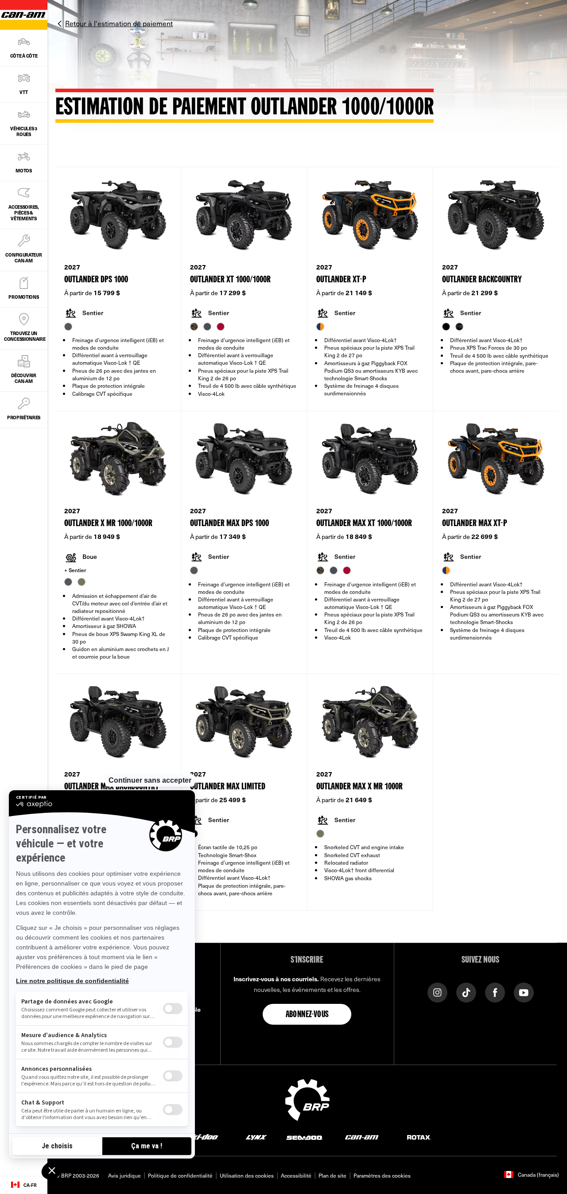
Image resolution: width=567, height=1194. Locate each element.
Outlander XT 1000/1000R (230, 280)
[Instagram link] (437, 991)
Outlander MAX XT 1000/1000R (364, 523)
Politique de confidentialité (180, 1175)
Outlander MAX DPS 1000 (229, 523)
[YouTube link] (524, 991)
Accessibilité (296, 1175)
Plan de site (332, 1175)
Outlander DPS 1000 (96, 280)
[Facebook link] (495, 991)
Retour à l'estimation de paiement (119, 23)
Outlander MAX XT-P (474, 523)
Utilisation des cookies (247, 1175)
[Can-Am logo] (361, 1137)
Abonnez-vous (307, 1015)
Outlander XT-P (341, 280)
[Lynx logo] (256, 1137)
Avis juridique (124, 1175)
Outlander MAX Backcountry (111, 787)
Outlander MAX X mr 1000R (359, 787)
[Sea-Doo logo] (304, 1137)
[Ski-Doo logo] (202, 1137)
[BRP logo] (307, 1098)
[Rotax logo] (419, 1137)
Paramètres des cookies (382, 1175)
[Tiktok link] (466, 991)
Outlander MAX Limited (227, 787)
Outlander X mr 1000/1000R (108, 523)
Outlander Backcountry (482, 280)
